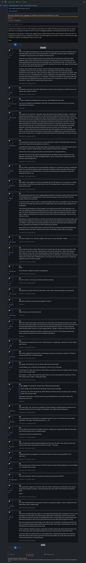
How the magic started (14, 5)
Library (19, 2)
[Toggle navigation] (2, 2)
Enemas (21, 5)
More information (13, 11)
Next (42, 545)
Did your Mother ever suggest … (31, 5)
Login (24, 2)
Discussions (12, 2)
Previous (44, 47)
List (10, 18)
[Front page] (1, 5)
